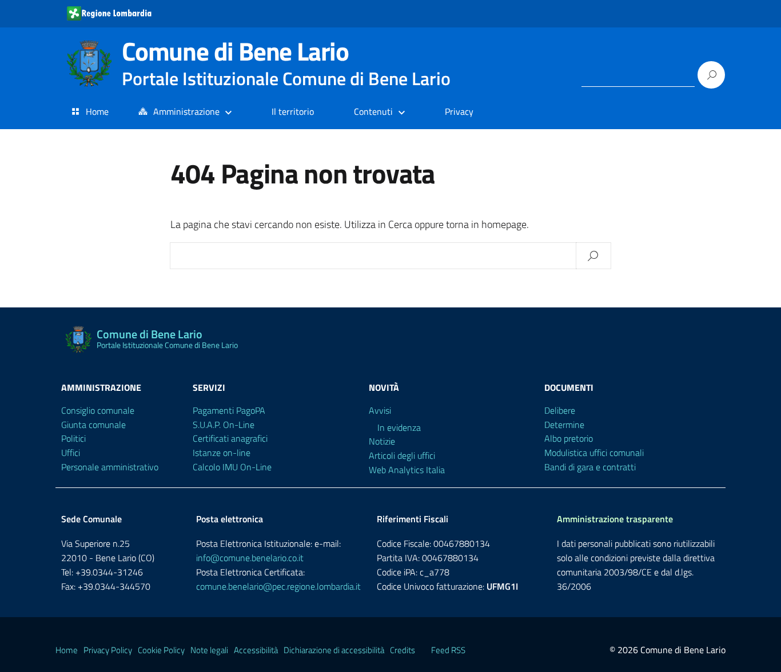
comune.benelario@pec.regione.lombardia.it (278, 586)
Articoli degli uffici (402, 455)
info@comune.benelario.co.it (250, 558)
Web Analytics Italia (407, 470)
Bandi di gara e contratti (590, 467)
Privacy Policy (107, 650)
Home (97, 111)
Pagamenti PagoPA (229, 410)
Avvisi (380, 410)
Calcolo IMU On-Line (232, 467)
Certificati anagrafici (230, 438)
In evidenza (399, 427)
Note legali (209, 650)
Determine (564, 424)
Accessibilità (256, 650)
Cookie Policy (161, 650)
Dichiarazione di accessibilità (334, 650)
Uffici (70, 452)
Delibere (559, 410)
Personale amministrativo (109, 467)
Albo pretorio (568, 438)
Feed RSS (448, 650)
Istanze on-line (221, 452)
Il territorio (293, 111)
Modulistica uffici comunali (594, 452)
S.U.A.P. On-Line (223, 424)
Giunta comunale (93, 424)
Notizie (382, 441)
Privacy (459, 111)
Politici (73, 438)
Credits (402, 650)
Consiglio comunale (97, 410)
